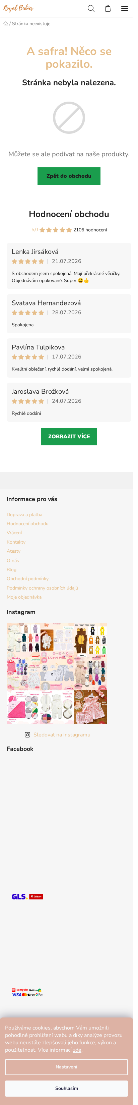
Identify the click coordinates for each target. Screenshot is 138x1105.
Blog (11, 569)
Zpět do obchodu (69, 176)
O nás (13, 560)
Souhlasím (66, 1088)
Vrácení (14, 533)
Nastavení (66, 1067)
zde (77, 1050)
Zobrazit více (69, 436)
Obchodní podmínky (28, 578)
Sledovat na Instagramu (61, 734)
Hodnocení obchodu (69, 214)
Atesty (13, 551)
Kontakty (16, 542)
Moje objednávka (24, 597)
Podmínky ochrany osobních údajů (42, 588)
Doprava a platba (24, 514)
